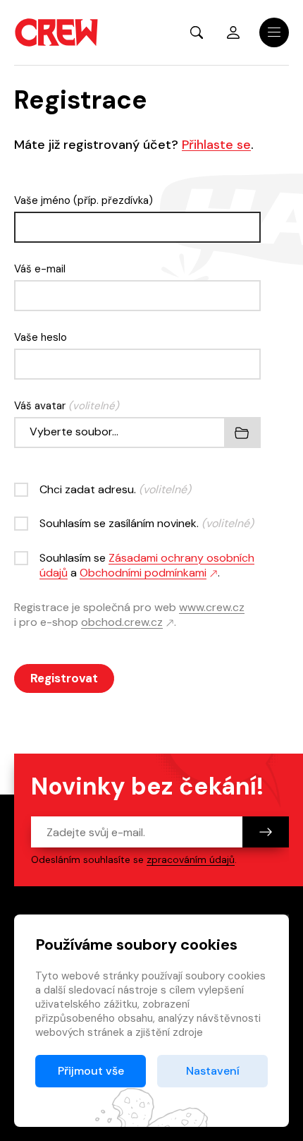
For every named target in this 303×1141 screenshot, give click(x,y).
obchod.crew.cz (122, 622)
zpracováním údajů (191, 859)
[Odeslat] (265, 831)
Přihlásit (233, 32)
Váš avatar (66, 406)
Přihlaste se (216, 144)
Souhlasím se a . (146, 565)
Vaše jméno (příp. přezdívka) (83, 200)
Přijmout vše (91, 1070)
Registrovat (64, 678)
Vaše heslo (40, 337)
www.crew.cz (212, 607)
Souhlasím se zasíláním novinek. (146, 523)
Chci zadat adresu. (115, 489)
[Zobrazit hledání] (196, 32)
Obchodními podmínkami (143, 572)
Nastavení (213, 1070)
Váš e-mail (40, 269)
